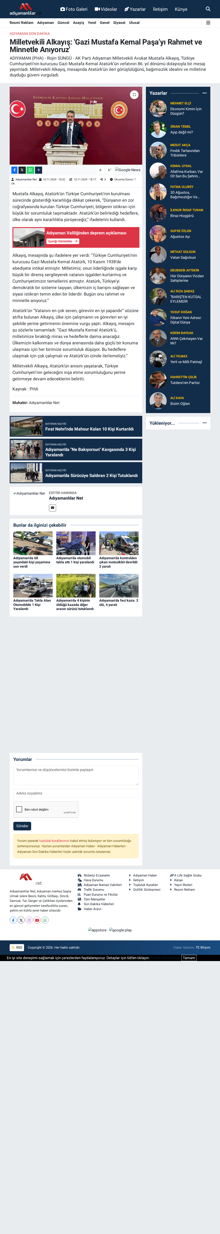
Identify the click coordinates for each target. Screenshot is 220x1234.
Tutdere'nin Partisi (185, 383)
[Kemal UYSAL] (158, 171)
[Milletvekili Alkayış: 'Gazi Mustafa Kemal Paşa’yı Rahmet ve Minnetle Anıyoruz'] (76, 126)
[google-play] (120, 930)
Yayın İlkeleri (183, 885)
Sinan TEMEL (180, 127)
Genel (105, 22)
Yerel (92, 22)
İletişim (160, 9)
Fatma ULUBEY (181, 187)
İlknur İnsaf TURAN (186, 210)
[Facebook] (13, 920)
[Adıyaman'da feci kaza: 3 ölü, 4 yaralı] (119, 585)
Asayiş (78, 22)
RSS (18, 947)
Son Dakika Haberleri (99, 904)
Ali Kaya (177, 398)
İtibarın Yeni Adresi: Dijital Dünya (186, 320)
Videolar (109, 9)
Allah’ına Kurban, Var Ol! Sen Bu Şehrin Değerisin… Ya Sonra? (187, 174)
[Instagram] (29, 920)
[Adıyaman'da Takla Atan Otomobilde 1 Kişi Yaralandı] (33, 585)
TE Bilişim (203, 947)
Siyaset (119, 22)
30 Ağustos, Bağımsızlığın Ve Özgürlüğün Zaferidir (186, 195)
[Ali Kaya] (158, 400)
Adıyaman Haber (145, 875)
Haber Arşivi (92, 909)
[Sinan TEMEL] (158, 129)
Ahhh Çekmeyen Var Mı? (186, 340)
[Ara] (208, 9)
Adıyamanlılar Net (26, 179)
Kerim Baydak (181, 333)
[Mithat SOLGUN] (158, 254)
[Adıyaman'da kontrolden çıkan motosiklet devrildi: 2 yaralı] (119, 543)
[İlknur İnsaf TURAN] (158, 212)
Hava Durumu (93, 880)
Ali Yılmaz (178, 356)
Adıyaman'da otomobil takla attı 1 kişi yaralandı (75, 560)
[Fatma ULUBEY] (158, 191)
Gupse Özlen (180, 231)
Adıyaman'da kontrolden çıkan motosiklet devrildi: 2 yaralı (118, 562)
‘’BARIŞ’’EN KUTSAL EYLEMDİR (186, 299)
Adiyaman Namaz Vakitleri (103, 885)
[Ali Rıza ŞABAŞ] (158, 296)
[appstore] (97, 930)
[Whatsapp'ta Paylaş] (30, 170)
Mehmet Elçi (180, 103)
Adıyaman (45, 22)
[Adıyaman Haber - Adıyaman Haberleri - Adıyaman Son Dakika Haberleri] (26, 9)
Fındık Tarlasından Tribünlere (185, 153)
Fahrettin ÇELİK (183, 377)
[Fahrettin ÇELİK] (158, 379)
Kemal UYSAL (181, 166)
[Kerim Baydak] (158, 338)
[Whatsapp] (45, 920)
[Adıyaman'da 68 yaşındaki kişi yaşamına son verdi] (33, 543)
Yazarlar (138, 9)
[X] (21, 920)
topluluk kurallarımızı (54, 841)
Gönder (22, 826)
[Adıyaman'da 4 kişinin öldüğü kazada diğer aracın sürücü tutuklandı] (76, 585)
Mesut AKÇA (180, 145)
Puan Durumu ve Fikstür (101, 894)
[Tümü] (205, 93)
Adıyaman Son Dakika (30, 33)
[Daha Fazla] (38, 170)
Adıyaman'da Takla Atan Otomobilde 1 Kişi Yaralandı (32, 604)
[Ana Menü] (208, 23)
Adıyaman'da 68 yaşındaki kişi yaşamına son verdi (31, 562)
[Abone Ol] (128, 170)
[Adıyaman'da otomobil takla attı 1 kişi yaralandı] (76, 543)
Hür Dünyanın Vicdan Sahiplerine (187, 278)
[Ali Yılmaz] (158, 358)
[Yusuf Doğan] (158, 317)
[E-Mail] (52, 507)
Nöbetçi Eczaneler (97, 875)
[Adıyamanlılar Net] (29, 493)
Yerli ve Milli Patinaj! (186, 362)
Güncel (63, 22)
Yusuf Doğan (181, 312)
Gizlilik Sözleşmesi (146, 890)
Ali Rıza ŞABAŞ (182, 291)
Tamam (189, 958)
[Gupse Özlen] (158, 233)
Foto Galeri (76, 9)
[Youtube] (37, 920)
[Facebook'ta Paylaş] (14, 170)
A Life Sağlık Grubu (188, 875)
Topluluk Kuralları (145, 885)
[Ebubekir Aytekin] (158, 275)
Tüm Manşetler (94, 899)
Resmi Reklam (22, 22)
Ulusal (134, 22)
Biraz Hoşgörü (182, 216)
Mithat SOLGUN (183, 252)
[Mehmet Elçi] (158, 108)
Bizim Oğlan (180, 403)
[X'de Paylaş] (22, 170)
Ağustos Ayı (180, 236)
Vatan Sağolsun (183, 257)
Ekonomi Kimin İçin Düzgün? (186, 111)
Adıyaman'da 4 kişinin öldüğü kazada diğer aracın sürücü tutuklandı (75, 604)
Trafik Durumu (94, 890)
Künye (181, 9)
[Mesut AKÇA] (158, 150)
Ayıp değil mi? (181, 132)
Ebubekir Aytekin (184, 270)
